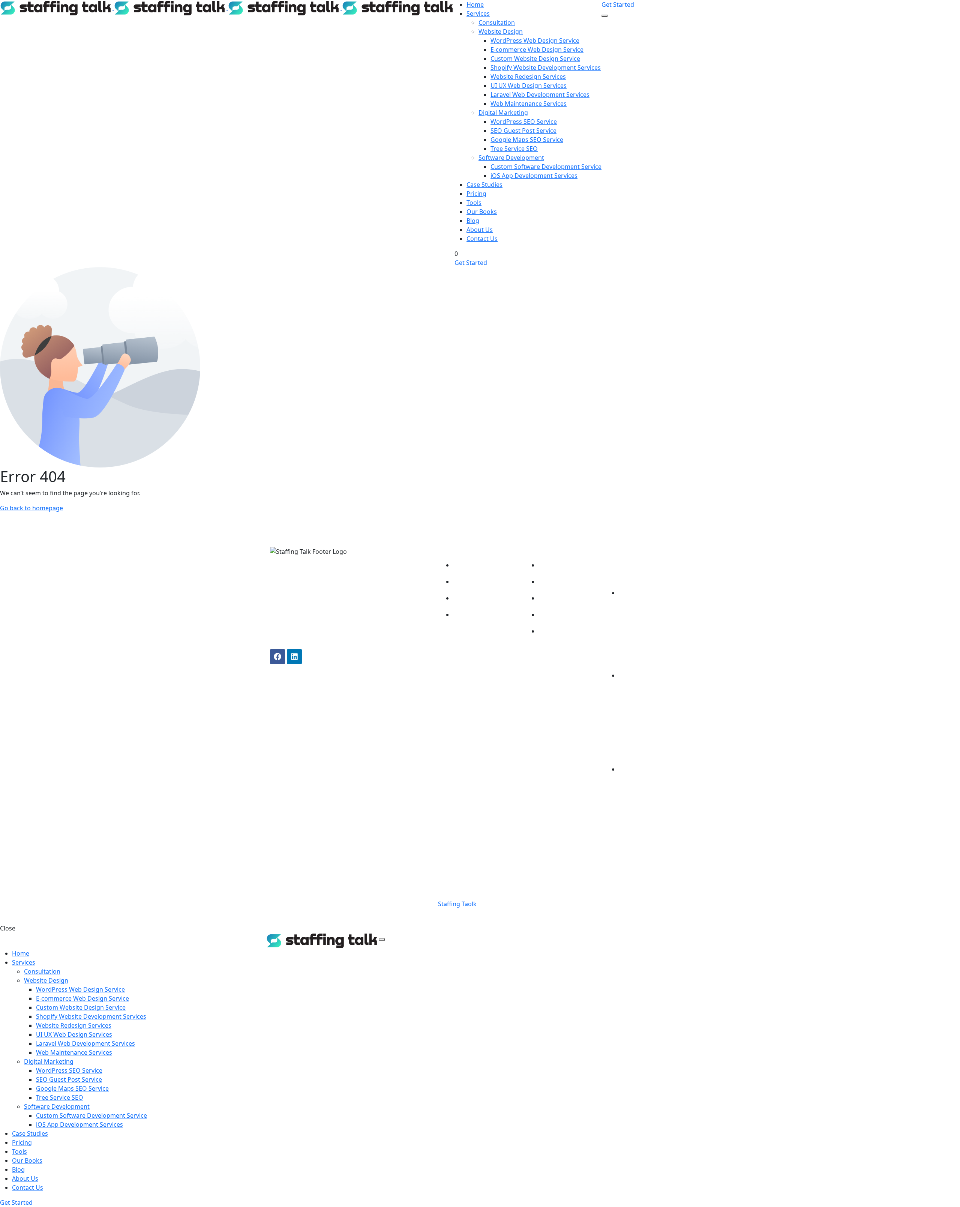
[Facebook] (277, 656)
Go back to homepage (31, 508)
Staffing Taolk (456, 904)
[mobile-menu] (605, 16)
